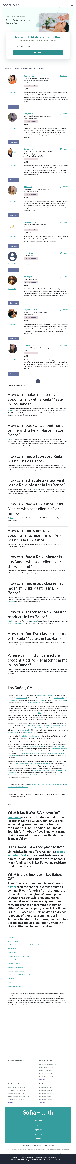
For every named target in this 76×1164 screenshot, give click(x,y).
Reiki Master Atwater (45, 1090)
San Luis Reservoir (13, 732)
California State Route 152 (33, 728)
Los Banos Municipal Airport (30, 702)
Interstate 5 (11, 700)
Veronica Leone (29, 345)
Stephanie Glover (30, 310)
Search (38, 53)
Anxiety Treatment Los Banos (16, 1087)
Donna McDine (29, 149)
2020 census (40, 700)
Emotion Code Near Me (46, 1070)
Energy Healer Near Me (46, 1076)
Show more (42, 1079)
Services (13, 16)
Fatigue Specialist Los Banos (16, 1093)
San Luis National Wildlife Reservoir (19, 975)
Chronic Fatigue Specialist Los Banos (18, 1096)
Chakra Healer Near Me (46, 1067)
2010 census (62, 700)
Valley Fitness (46, 770)
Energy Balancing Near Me (47, 1073)
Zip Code (20, 46)
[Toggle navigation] (72, 5)
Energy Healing (39, 68)
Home (7, 16)
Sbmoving (11, 978)
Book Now (13, 107)
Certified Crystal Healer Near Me (49, 1064)
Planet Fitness (36, 770)
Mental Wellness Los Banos (16, 1099)
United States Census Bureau (28, 736)
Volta (39, 713)
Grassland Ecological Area (35, 746)
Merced (10, 725)
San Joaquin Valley (22, 698)
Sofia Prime (11, 601)
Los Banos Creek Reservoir (53, 784)
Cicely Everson (29, 76)
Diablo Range (28, 732)
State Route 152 (59, 698)
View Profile (12, 92)
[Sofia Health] (10, 4)
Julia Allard (28, 187)
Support (38, 1138)
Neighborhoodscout (14, 986)
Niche (9, 982)
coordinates (39, 725)
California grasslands (59, 746)
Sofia (11, 410)
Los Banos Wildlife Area (36, 784)
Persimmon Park (13, 775)
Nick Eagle (28, 277)
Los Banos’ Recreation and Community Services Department (31, 763)
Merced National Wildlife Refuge (31, 753)
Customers (38, 1120)
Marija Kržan (28, 253)
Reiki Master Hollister (45, 1099)
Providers (38, 1125)
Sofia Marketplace (16, 623)
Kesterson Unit (29, 751)
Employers (38, 1129)
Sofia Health (7, 68)
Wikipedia (11, 937)
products (34, 621)
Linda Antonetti (30, 222)
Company (38, 1134)
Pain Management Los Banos (16, 1090)
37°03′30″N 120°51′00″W (54, 725)
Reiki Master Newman (45, 1087)
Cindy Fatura (29, 114)
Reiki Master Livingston (46, 1093)
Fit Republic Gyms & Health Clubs (18, 956)
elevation (30, 725)
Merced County (41, 695)
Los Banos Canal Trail (30, 775)
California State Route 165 (53, 728)
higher (12, 887)
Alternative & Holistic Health (22, 68)
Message (65, 76)
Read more (33, 1161)
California (50, 695)
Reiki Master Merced (45, 1096)
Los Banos (14, 817)
